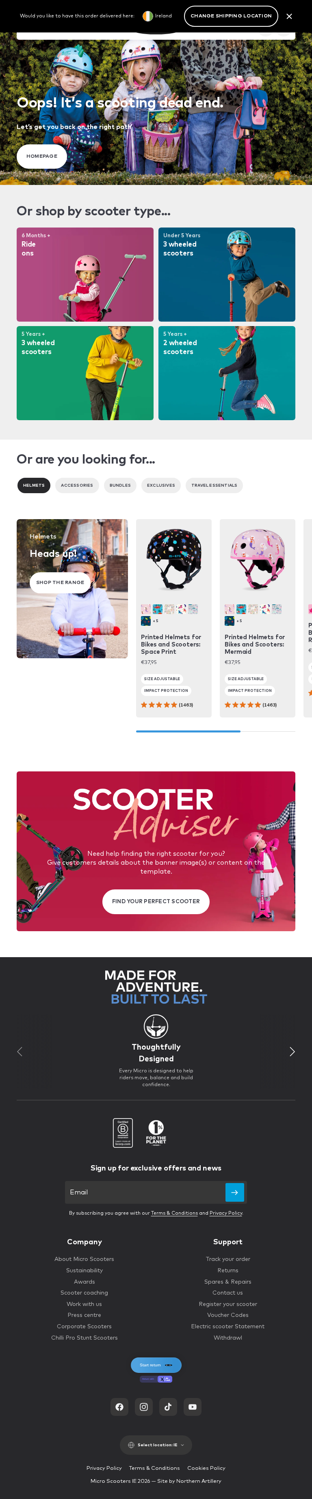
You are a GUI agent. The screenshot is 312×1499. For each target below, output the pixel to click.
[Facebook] (119, 1407)
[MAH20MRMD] (146, 609)
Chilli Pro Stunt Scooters (84, 1338)
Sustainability (84, 1271)
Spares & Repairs (227, 1282)
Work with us (84, 1304)
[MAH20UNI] (181, 609)
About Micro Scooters (84, 1259)
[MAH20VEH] (146, 621)
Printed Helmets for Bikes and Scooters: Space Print (171, 644)
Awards (84, 1282)
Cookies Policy (206, 1468)
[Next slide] (292, 1052)
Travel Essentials (214, 485)
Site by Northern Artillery (189, 1481)
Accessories (77, 485)
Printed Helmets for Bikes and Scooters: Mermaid (255, 644)
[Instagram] (144, 1407)
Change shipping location (231, 16)
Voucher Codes (228, 1315)
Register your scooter (228, 1304)
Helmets (34, 485)
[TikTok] (168, 1407)
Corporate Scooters (84, 1326)
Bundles (120, 485)
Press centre (84, 1315)
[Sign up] (234, 1192)
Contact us (227, 1293)
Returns (227, 1271)
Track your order (228, 1259)
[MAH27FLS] (193, 609)
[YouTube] (193, 1407)
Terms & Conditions (174, 1213)
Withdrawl (228, 1338)
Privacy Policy (226, 1213)
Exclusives (161, 485)
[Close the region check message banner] (289, 16)
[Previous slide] (19, 1052)
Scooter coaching (84, 1293)
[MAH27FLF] (169, 609)
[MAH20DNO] (157, 609)
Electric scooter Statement (227, 1326)
